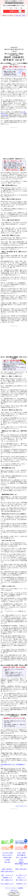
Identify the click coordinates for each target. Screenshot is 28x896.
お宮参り (21, 859)
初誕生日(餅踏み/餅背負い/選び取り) (21, 863)
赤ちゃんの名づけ (7, 855)
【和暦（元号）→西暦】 (20, 15)
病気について (21, 877)
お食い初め (7, 862)
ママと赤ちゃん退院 (7, 852)
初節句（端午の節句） (21, 869)
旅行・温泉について (21, 880)
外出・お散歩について (7, 880)
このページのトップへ (21, 806)
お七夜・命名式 (21, 852)
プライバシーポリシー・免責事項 (14, 888)
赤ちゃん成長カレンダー (7, 883)
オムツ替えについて (21, 875)
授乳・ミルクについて (7, 875)
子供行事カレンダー (21, 883)
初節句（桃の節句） (7, 869)
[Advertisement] (14, 31)
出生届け (5, 115)
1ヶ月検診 (7, 859)
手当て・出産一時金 (21, 857)
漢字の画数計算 (21, 855)
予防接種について (7, 877)
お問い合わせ (14, 890)
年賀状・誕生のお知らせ (7, 871)
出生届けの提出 (7, 857)
